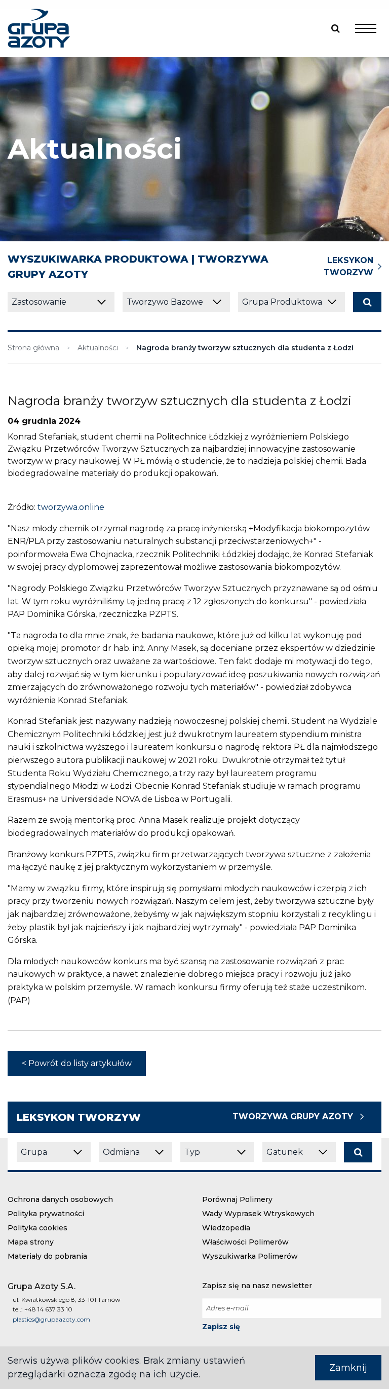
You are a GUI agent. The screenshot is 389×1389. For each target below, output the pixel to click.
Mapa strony (31, 1242)
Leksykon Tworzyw (348, 266)
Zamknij (348, 1367)
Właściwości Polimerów (245, 1242)
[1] (367, 302)
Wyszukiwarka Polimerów (250, 1256)
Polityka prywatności (46, 1213)
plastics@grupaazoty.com (51, 1319)
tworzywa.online (70, 507)
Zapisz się (221, 1326)
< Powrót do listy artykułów (77, 1063)
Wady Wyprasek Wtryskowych (258, 1213)
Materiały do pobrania (47, 1256)
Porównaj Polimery (237, 1199)
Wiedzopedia (226, 1227)
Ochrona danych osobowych (60, 1199)
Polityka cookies (37, 1227)
